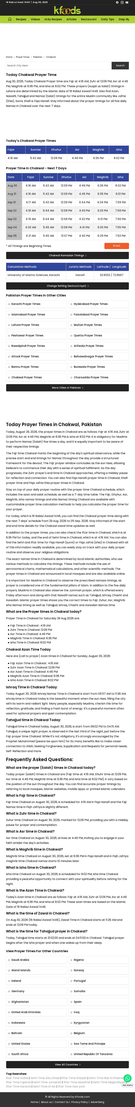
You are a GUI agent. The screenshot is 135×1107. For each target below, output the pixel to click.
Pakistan (37, 56)
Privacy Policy (79, 1102)
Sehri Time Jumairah (47, 1082)
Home (9, 56)
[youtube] (127, 2)
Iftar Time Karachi (18, 1086)
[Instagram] (122, 2)
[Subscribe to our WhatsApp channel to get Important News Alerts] (127, 1078)
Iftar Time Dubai (17, 1078)
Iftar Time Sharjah (74, 1078)
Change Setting (66, 286)
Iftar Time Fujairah (18, 1082)
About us (46, 1102)
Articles (71, 19)
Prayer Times (23, 56)
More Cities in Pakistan (66, 387)
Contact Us (62, 1102)
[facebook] (117, 2)
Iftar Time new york (72, 1086)
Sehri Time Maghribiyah (109, 1082)
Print (116, 246)
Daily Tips (107, 19)
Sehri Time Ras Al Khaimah (107, 1078)
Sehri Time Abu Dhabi (45, 1078)
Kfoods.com (82, 1097)
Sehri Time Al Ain (44, 1086)
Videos (35, 19)
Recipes (21, 19)
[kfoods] (67, 10)
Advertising (97, 1102)
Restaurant (89, 19)
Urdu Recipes (53, 19)
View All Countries (66, 1064)
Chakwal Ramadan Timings (66, 255)
